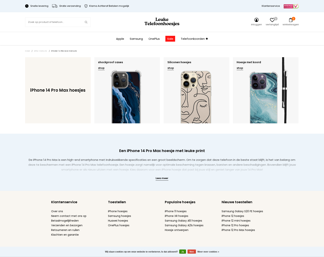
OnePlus (154, 39)
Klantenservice (271, 6)
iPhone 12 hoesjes (233, 216)
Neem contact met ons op (68, 216)
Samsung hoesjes (119, 216)
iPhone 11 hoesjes (176, 211)
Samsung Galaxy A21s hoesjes (184, 225)
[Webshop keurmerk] (291, 6)
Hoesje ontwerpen (176, 230)
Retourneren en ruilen (65, 230)
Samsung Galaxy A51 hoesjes (183, 221)
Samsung (136, 39)
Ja (182, 251)
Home (27, 51)
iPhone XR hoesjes (176, 216)
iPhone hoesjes (118, 211)
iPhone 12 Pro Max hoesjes (238, 230)
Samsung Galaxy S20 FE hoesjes (242, 211)
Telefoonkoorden (193, 39)
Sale (170, 39)
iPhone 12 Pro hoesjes (235, 225)
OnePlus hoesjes (118, 225)
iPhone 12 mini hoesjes (236, 221)
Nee (192, 251)
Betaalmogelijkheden (65, 221)
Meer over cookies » (208, 251)
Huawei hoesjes (118, 221)
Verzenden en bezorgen (66, 225)
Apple (120, 39)
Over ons (57, 211)
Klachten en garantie (65, 235)
